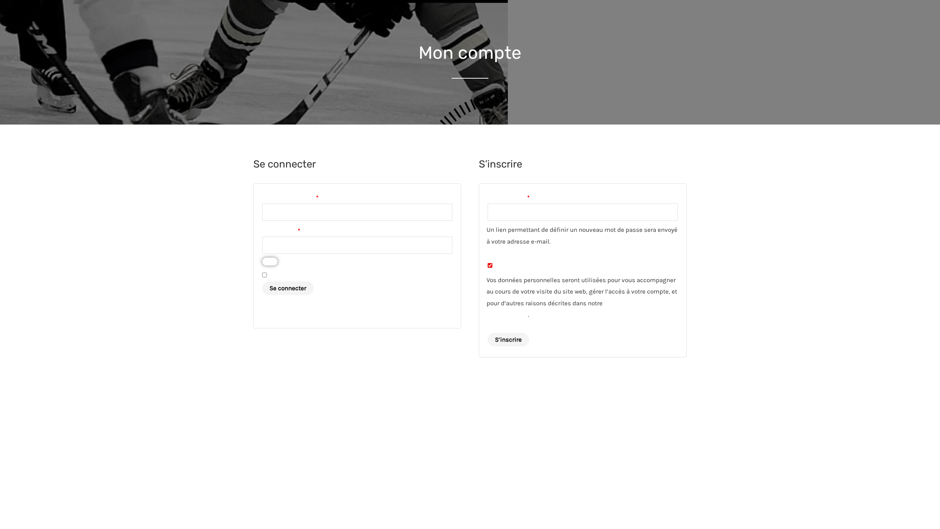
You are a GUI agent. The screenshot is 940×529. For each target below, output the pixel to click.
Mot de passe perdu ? (291, 303)
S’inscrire (508, 339)
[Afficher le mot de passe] (270, 262)
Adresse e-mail (523, 196)
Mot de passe (295, 229)
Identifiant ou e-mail (304, 196)
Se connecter (288, 288)
